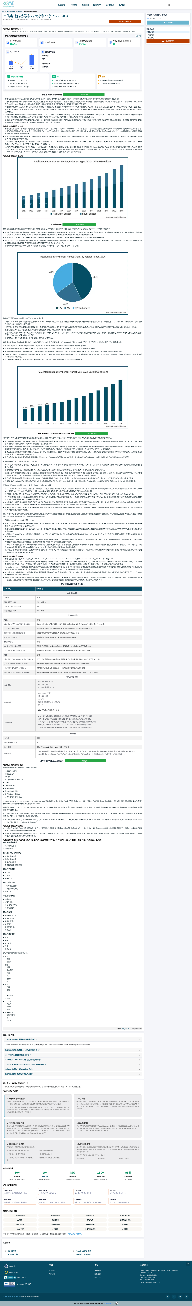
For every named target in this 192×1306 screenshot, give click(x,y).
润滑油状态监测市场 (83, 1254)
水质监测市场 (13, 1254)
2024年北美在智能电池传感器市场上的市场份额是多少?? (26, 1064)
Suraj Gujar (125, 1029)
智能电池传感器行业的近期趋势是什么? (19, 1069)
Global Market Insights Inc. (12, 1297)
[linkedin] (168, 1297)
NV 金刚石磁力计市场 (83, 1251)
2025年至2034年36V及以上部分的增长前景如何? (23, 1059)
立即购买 (169, 22)
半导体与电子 (11, 11)
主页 (3, 11)
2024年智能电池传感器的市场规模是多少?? (21, 1039)
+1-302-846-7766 (149, 1277)
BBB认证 (45, 1177)
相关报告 (151, 38)
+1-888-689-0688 (151, 1275)
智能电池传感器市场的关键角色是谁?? (19, 1074)
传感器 (20, 11)
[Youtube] (186, 1297)
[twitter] (174, 1297)
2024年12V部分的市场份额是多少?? (18, 1055)
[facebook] (180, 1297)
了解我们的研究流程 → (76, 1234)
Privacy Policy (108, 1303)
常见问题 (151, 32)
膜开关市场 (12, 1251)
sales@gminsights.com (152, 1282)
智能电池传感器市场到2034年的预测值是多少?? (22, 1050)
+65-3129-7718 (149, 1280)
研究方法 (151, 35)
